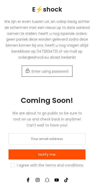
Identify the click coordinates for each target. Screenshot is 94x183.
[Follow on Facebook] (28, 180)
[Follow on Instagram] (37, 180)
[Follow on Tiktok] (66, 180)
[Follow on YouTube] (56, 180)
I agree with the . (50, 165)
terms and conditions (64, 165)
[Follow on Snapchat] (47, 180)
